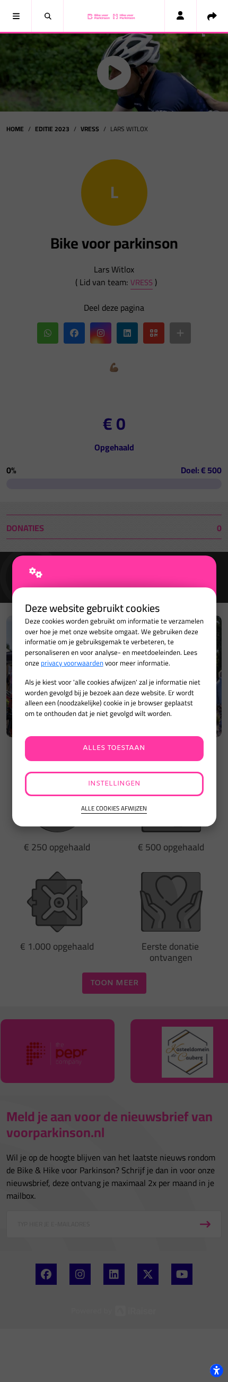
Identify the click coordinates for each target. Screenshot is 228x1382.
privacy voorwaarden (72, 663)
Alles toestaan (114, 748)
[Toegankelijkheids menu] (216, 1370)
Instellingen (114, 783)
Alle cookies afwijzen (114, 808)
